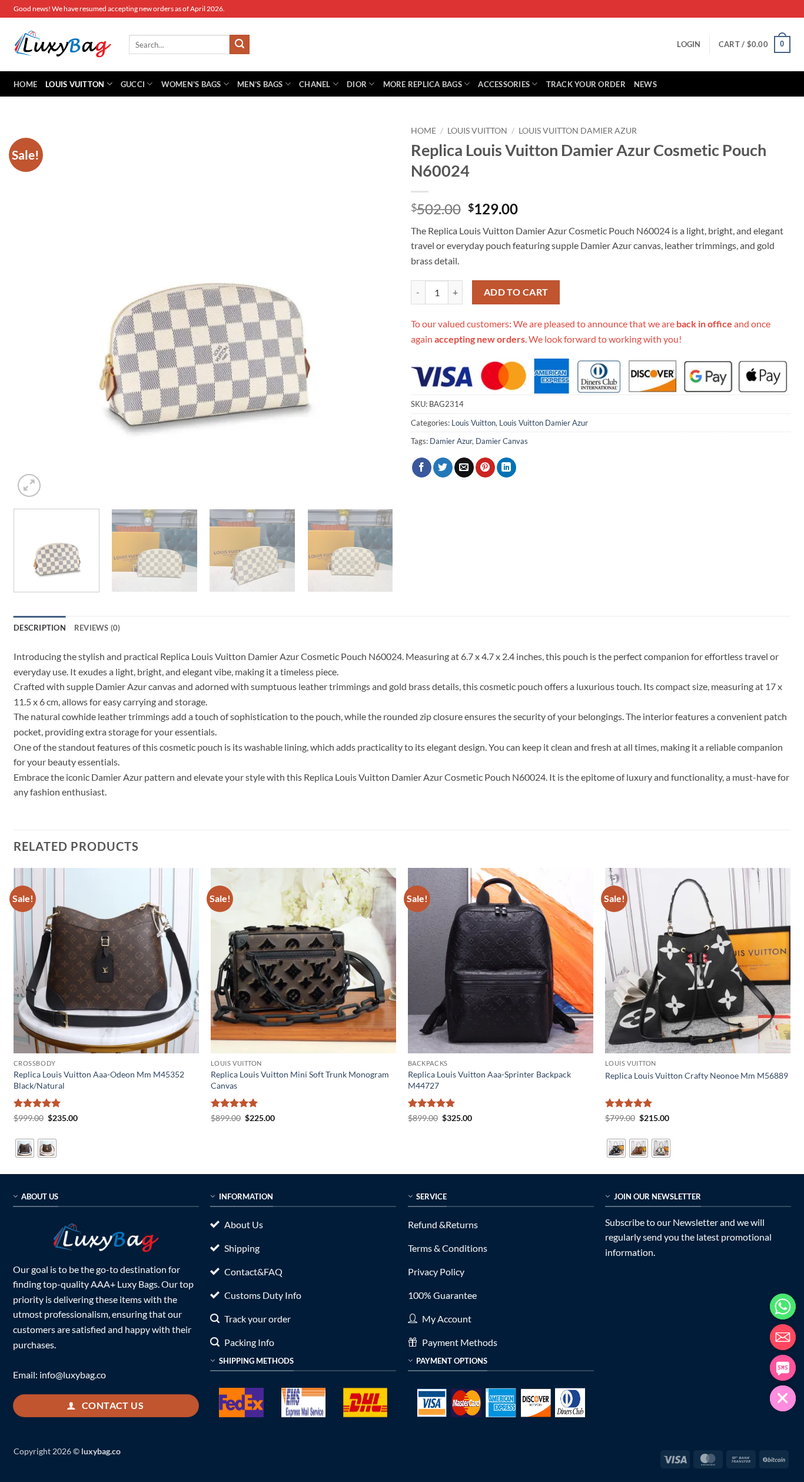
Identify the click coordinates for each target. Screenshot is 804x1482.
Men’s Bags (260, 84)
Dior (357, 84)
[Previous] (35, 310)
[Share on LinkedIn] (506, 467)
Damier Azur (451, 441)
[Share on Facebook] (421, 467)
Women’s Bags (191, 84)
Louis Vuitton (74, 84)
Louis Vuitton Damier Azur (578, 130)
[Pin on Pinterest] (485, 467)
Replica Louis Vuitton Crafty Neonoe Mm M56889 (696, 1075)
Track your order (586, 84)
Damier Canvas (502, 441)
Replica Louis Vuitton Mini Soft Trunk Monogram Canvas (300, 1079)
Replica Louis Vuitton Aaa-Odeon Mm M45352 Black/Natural (99, 1079)
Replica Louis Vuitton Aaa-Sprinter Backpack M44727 (489, 1079)
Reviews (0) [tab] (97, 627)
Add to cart (516, 292)
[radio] (25, 1148)
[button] (688, 44)
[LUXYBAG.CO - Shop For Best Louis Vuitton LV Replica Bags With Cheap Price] (62, 44)
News (645, 84)
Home (25, 84)
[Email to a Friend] (464, 467)
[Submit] (240, 45)
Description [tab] (40, 627)
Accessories (504, 84)
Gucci (133, 84)
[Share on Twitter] (443, 467)
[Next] (370, 310)
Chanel (315, 84)
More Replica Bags (422, 84)
